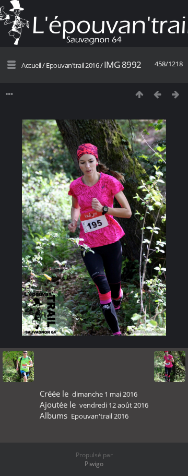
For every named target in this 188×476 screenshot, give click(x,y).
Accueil (31, 65)
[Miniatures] (139, 94)
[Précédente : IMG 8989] (157, 94)
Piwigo (94, 463)
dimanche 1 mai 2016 (104, 394)
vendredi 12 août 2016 (113, 405)
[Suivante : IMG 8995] (176, 94)
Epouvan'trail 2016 (72, 65)
